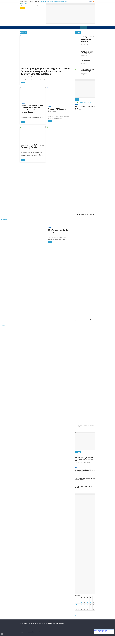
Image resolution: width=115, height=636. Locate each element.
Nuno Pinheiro (84, 56)
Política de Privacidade (53, 623)
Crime (50, 27)
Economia (32, 27)
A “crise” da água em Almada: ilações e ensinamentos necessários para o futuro (87, 70)
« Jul (76, 615)
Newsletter (44, 623)
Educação (63, 27)
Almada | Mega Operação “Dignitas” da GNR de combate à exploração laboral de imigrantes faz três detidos (45, 71)
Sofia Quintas (31, 76)
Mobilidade (45, 27)
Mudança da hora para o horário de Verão (84, 214)
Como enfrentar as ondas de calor (85, 107)
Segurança (23, 103)
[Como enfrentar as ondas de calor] (85, 102)
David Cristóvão (84, 44)
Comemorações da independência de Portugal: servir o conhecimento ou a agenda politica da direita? (87, 51)
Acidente (77, 485)
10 (76, 604)
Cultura (56, 27)
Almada (25, 27)
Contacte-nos (38, 623)
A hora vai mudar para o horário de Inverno (84, 425)
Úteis (77, 99)
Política (38, 27)
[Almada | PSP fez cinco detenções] (60, 88)
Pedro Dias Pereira (85, 65)
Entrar (27, 7)
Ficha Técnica (31, 623)
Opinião (76, 27)
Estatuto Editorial (23, 623)
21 (87, 607)
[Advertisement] (70, 14)
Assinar (22, 7)
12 (81, 604)
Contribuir (83, 27)
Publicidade (61, 623)
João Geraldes (84, 74)
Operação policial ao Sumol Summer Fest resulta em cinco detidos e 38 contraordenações (32, 108)
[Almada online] (21, 27)
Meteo (77, 104)
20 (84, 607)
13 (84, 604)
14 (87, 604)
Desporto (69, 27)
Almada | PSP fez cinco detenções (57, 110)
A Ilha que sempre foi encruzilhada (85, 61)
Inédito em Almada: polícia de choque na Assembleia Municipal (54, 1)
